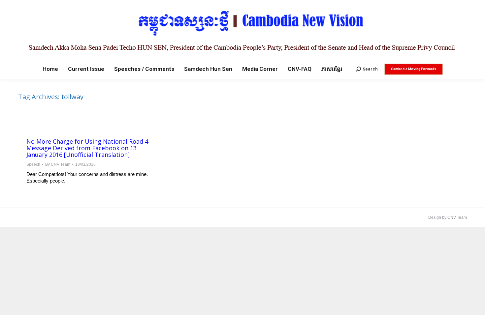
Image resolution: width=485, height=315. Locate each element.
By (57, 164)
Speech (33, 164)
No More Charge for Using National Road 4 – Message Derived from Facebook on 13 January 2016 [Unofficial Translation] (89, 148)
